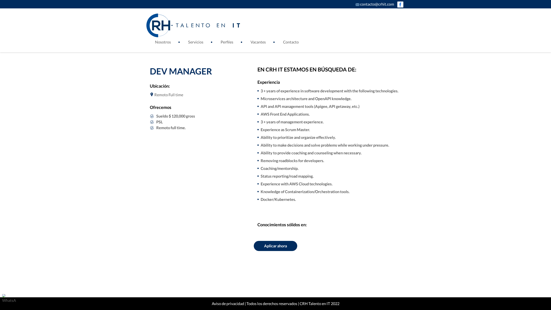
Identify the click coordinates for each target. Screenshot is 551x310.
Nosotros (163, 42)
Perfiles (227, 42)
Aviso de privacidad (228, 303)
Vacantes (258, 42)
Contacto (291, 42)
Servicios (195, 42)
